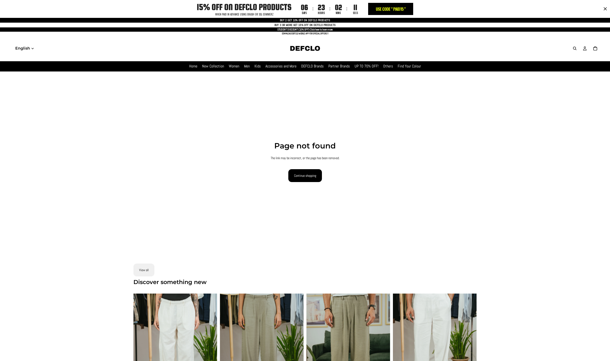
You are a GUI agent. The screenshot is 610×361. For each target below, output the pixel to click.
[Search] (574, 48)
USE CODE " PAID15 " (391, 9)
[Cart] (595, 48)
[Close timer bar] (605, 9)
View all (144, 270)
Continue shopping (305, 175)
